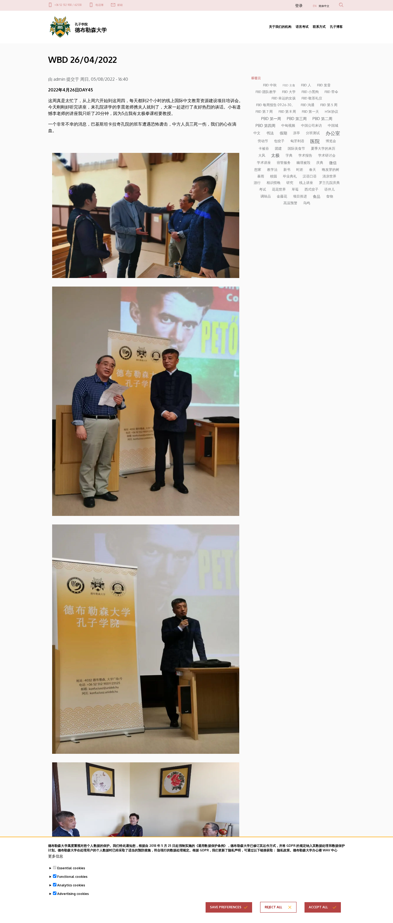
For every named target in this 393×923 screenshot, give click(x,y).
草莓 (295, 189)
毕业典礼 (290, 176)
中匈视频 (288, 125)
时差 (299, 169)
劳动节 (263, 141)
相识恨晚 (273, 182)
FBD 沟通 (307, 105)
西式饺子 (311, 189)
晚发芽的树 (330, 169)
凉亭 (296, 133)
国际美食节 (296, 148)
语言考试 (302, 27)
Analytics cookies (71, 885)
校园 (273, 176)
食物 (329, 196)
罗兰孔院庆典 (329, 182)
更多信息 (55, 856)
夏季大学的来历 (323, 148)
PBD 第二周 (322, 118)
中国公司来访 (311, 125)
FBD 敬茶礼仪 (312, 98)
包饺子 (279, 141)
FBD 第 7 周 (264, 111)
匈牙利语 (297, 141)
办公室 (333, 133)
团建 (278, 148)
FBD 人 (306, 85)
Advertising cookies (73, 894)
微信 (333, 162)
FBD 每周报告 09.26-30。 (275, 105)
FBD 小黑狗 (310, 92)
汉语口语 (310, 176)
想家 (257, 169)
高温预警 (290, 203)
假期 (283, 132)
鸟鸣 (306, 203)
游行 (257, 182)
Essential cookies (71, 868)
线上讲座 (306, 182)
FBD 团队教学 (266, 92)
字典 (289, 155)
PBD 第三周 (297, 118)
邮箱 (120, 4)
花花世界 (279, 189)
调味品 (265, 196)
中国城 (333, 125)
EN (315, 5)
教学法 (272, 169)
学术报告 (305, 155)
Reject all (273, 907)
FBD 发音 (324, 85)
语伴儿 (329, 189)
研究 (289, 182)
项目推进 (300, 196)
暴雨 (260, 176)
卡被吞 (264, 148)
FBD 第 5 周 (328, 105)
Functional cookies (72, 877)
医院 (315, 141)
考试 (262, 189)
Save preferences (225, 907)
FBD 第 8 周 (287, 111)
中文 (256, 133)
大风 (261, 155)
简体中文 (324, 5)
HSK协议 (331, 111)
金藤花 (282, 196)
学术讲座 (264, 162)
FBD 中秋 (270, 85)
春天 (312, 169)
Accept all (318, 907)
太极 (275, 155)
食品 (316, 196)
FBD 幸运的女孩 (284, 98)
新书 (286, 169)
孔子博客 (336, 27)
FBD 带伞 (331, 92)
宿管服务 (284, 162)
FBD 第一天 (310, 111)
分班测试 (313, 133)
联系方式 (319, 27)
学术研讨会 (327, 155)
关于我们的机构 (280, 27)
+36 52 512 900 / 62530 (68, 4)
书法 (270, 132)
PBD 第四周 (265, 125)
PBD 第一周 (271, 118)
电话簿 (99, 4)
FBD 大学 (289, 92)
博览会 (331, 141)
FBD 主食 (289, 85)
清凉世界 (329, 176)
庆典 (319, 162)
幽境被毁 (303, 162)
